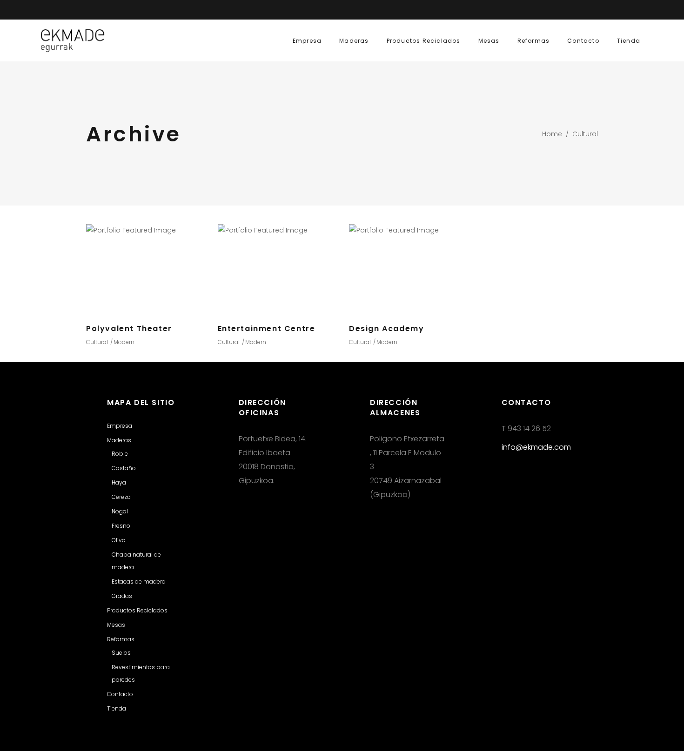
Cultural (97, 342)
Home (552, 134)
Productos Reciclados (137, 610)
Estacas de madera (139, 581)
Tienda (116, 708)
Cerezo (121, 497)
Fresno (121, 526)
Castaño (124, 468)
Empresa (119, 426)
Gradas (122, 596)
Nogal (120, 511)
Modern (124, 342)
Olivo (119, 540)
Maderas (119, 440)
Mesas (116, 625)
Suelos (121, 653)
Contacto (120, 694)
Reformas (120, 639)
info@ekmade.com (536, 447)
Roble (120, 454)
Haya (119, 482)
